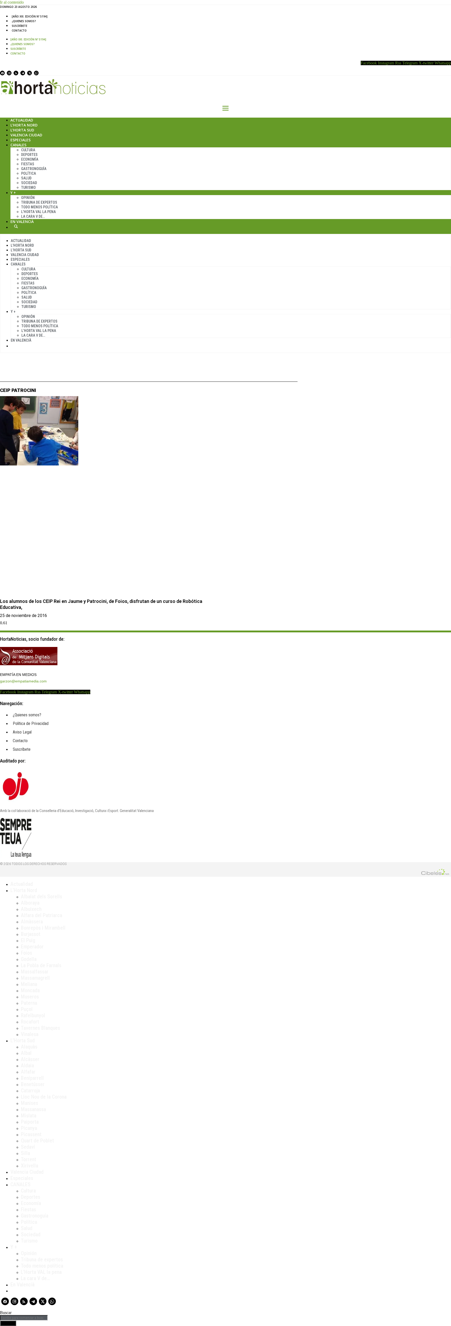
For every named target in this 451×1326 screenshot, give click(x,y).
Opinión (28, 198)
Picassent (31, 1134)
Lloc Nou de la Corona (44, 1097)
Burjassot (30, 934)
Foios (26, 953)
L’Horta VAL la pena (41, 1272)
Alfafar (28, 1072)
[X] (29, 73)
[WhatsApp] (36, 73)
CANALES (20, 1184)
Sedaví (28, 1147)
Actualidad (21, 120)
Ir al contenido (12, 2)
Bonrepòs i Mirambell (43, 928)
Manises (29, 1103)
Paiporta (30, 1122)
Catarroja (30, 1090)
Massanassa (33, 1109)
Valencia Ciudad (26, 134)
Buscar (15, 226)
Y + (13, 192)
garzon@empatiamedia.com (23, 681)
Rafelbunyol (33, 1015)
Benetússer (33, 1084)
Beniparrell (32, 1078)
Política (28, 173)
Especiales (20, 139)
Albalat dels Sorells (41, 896)
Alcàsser (30, 1059)
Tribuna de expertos (39, 202)
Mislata (28, 1115)
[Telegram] (22, 73)
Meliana (29, 984)
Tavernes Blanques (40, 1028)
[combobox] (24, 1318)
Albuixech (31, 909)
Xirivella (29, 1165)
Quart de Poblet (37, 1140)
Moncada (30, 990)
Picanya (29, 1128)
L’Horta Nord (24, 125)
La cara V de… (33, 216)
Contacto (19, 30)
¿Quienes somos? (24, 21)
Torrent (28, 1159)
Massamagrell (35, 978)
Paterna (29, 1003)
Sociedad (29, 183)
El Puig (28, 940)
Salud (26, 178)
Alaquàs (29, 1047)
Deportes (29, 155)
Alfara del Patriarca (41, 915)
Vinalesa (29, 1034)
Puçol (27, 1009)
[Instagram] (9, 73)
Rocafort (30, 1022)
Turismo (28, 187)
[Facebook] (2, 73)
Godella (29, 959)
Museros (30, 997)
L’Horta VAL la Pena (38, 212)
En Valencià (22, 221)
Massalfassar (35, 971)
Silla (25, 1153)
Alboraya (30, 903)
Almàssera (32, 921)
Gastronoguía (33, 169)
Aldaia (27, 1065)
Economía (29, 159)
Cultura (28, 150)
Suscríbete (19, 26)
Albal (26, 1053)
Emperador (32, 946)
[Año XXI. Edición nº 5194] (30, 16)
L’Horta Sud (22, 130)
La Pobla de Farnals (41, 965)
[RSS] (16, 73)
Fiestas (27, 164)
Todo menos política (39, 207)
